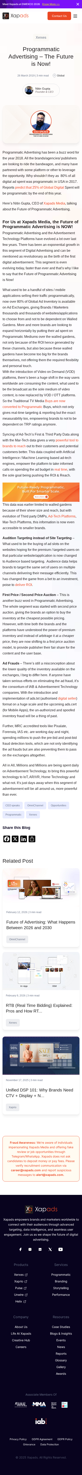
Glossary (61, 1360)
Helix (19, 1301)
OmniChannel (35, 805)
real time (60, 469)
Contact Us (59, 16)
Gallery (61, 1367)
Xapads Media (54, 203)
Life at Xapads (21, 1333)
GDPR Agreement (42, 1439)
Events (61, 1340)
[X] (15, 839)
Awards (61, 1373)
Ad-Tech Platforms (61, 516)
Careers (21, 1347)
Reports (61, 1353)
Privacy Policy (18, 1439)
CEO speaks (12, 805)
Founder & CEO (44, 91)
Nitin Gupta (42, 88)
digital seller (67, 698)
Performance (61, 1294)
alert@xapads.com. (50, 1174)
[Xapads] (15, 16)
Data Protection (49, 1444)
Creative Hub (21, 1340)
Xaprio (19, 1281)
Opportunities (58, 805)
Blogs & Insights (61, 1333)
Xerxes (33, 814)
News (61, 1347)
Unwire (19, 1294)
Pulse (19, 1288)
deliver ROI (23, 585)
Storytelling (61, 1288)
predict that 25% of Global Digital (39, 187)
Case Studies (61, 1327)
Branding (61, 1281)
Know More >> (51, 4)
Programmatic (13, 814)
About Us (21, 1327)
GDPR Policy (65, 1439)
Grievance (29, 1444)
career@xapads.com (26, 1170)
